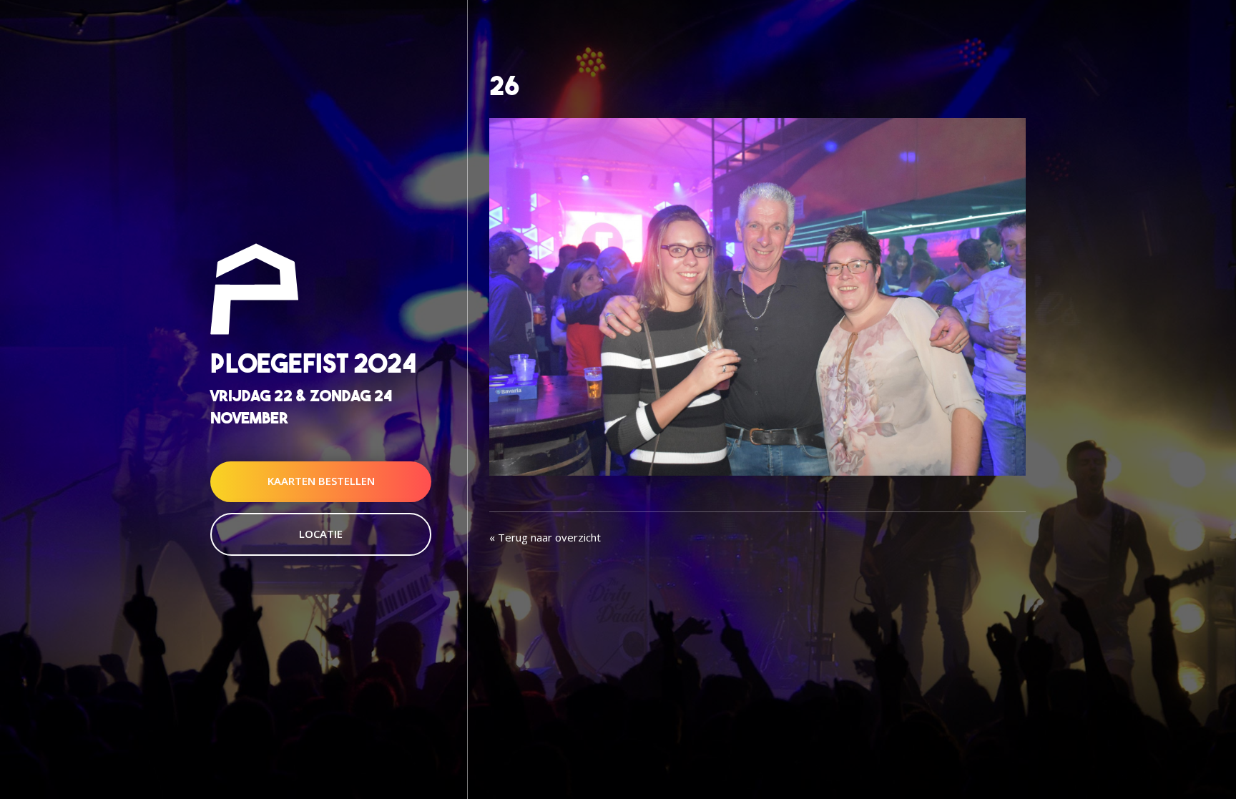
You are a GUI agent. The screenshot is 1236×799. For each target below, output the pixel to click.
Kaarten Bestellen (321, 481)
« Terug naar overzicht (545, 537)
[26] (757, 295)
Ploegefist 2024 (313, 363)
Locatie (321, 533)
